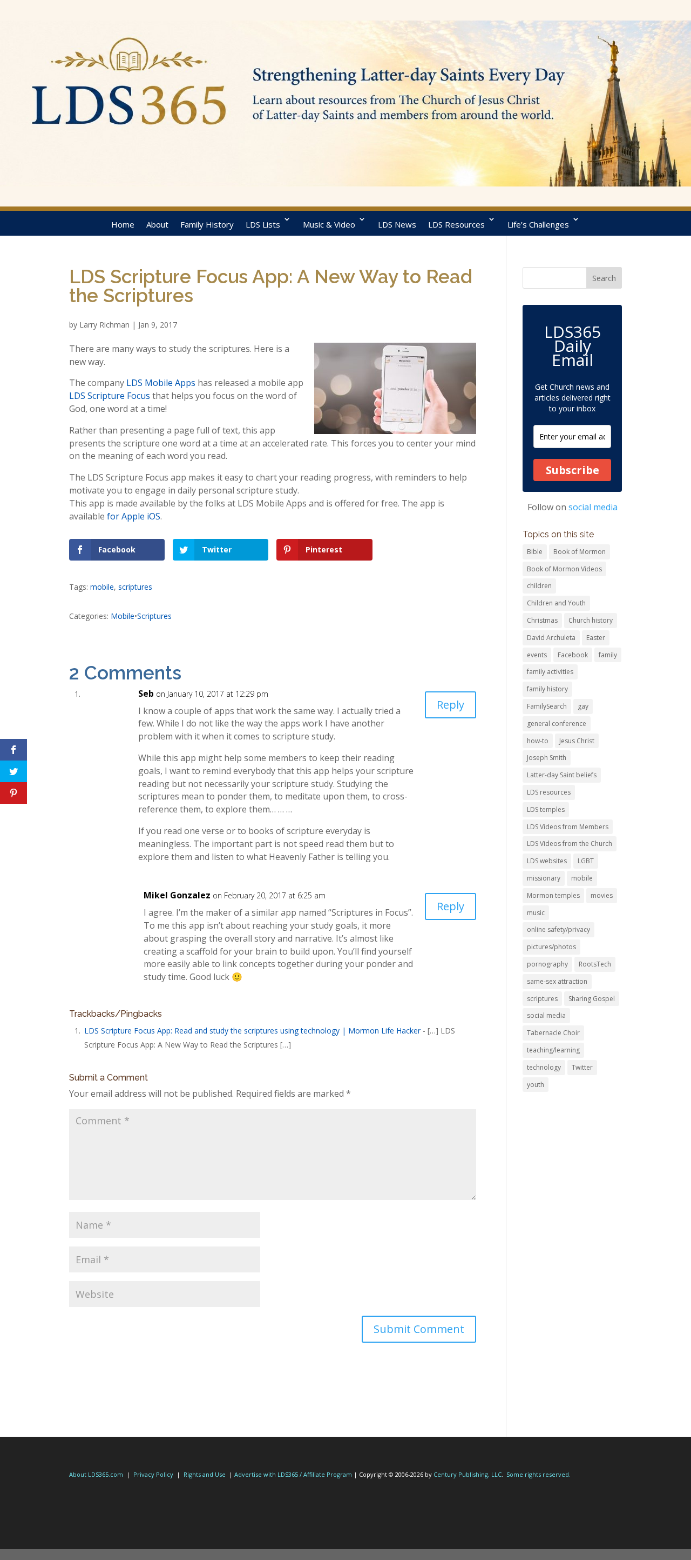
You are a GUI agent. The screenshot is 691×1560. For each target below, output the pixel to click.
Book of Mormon (579, 551)
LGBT (586, 860)
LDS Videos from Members (567, 826)
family (608, 654)
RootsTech (595, 964)
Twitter (582, 1067)
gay (583, 706)
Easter (595, 637)
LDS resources (549, 792)
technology (544, 1067)
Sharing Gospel (591, 998)
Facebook (573, 654)
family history (547, 689)
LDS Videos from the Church (569, 843)
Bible (535, 551)
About (157, 224)
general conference (556, 723)
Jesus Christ (576, 740)
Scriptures (154, 616)
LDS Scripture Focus (109, 396)
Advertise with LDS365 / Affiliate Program (293, 1474)
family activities (550, 671)
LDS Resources (456, 224)
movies (602, 895)
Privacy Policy (153, 1474)
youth (535, 1084)
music (536, 912)
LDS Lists (263, 224)
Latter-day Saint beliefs (562, 774)
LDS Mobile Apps (160, 383)
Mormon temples (553, 895)
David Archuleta (551, 637)
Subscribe (572, 470)
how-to (537, 740)
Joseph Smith (546, 757)
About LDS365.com (96, 1474)
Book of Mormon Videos (564, 569)
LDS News (397, 224)
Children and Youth (556, 603)
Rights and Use (205, 1474)
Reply (450, 704)
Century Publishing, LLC (467, 1474)
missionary (543, 878)
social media (593, 507)
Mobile (122, 616)
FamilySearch (547, 706)
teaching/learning (553, 1050)
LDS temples (546, 809)
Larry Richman (104, 324)
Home (122, 224)
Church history (590, 620)
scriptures (135, 587)
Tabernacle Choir (553, 1032)
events (537, 654)
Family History (207, 224)
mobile (102, 587)
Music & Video (329, 224)
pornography (547, 964)
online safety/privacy (558, 929)
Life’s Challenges (538, 224)
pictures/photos (551, 946)
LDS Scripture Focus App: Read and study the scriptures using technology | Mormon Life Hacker (252, 1030)
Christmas (542, 620)
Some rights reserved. (538, 1474)
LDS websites (547, 860)
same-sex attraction (557, 981)
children (539, 585)
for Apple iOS (133, 516)
